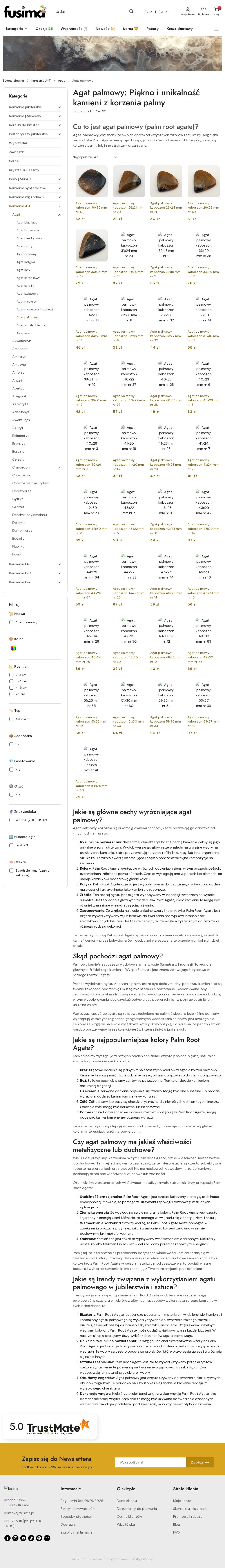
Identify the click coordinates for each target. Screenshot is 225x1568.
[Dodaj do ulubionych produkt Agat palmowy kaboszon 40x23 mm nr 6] (214, 363)
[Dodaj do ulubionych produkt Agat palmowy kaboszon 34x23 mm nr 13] (102, 299)
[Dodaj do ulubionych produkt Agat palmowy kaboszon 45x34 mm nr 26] (102, 620)
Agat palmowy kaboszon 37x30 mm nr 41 (203, 336)
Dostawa (68, 1524)
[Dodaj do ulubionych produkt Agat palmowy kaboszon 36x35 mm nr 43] (102, 170)
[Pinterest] (39, 1538)
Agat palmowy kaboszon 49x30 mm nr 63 (200, 657)
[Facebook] (7, 1538)
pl (146, 11)
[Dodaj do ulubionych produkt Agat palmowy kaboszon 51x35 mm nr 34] (177, 684)
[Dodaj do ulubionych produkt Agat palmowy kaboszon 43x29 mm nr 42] (214, 491)
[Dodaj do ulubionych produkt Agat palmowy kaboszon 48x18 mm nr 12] (177, 620)
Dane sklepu (127, 1500)
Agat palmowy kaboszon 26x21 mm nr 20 (128, 207)
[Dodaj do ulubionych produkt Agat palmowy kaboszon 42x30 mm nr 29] (102, 491)
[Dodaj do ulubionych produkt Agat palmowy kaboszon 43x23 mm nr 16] (177, 491)
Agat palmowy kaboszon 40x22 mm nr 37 (129, 400)
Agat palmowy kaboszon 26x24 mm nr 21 (166, 207)
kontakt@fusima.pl (19, 1513)
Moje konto (182, 1500)
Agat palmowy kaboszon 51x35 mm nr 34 (165, 721)
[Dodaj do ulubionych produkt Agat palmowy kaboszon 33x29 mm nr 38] (214, 234)
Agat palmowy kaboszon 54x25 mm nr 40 (92, 785)
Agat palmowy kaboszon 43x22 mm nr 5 (129, 528)
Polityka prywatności (78, 1508)
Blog (176, 1524)
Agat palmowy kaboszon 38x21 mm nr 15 (91, 400)
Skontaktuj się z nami (190, 1508)
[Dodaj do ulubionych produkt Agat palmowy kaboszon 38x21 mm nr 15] (102, 363)
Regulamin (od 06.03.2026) (83, 1500)
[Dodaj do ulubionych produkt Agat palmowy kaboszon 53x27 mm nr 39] (214, 684)
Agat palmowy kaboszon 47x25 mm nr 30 (129, 657)
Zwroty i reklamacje (77, 1532)
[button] (16, 28)
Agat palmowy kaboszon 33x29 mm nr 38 (203, 271)
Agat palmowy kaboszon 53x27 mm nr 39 (203, 721)
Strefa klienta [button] (185, 1489)
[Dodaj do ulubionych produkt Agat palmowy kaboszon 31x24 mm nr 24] (140, 234)
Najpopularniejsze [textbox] (85, 157)
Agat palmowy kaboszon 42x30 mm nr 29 (92, 528)
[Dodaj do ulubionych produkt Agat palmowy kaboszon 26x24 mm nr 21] (177, 170)
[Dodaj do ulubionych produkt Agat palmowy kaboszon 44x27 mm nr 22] (140, 556)
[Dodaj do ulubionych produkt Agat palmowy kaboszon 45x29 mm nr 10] (214, 556)
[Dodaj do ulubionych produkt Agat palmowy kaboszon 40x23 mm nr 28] (177, 363)
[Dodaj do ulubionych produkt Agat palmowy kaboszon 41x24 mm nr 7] (214, 427)
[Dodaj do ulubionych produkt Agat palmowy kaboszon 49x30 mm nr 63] (214, 620)
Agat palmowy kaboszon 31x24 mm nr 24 (128, 271)
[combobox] (95, 157)
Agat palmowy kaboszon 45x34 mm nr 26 (88, 657)
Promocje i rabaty (187, 1516)
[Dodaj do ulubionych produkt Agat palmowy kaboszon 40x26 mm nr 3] (102, 427)
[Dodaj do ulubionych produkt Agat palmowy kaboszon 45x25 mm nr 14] (177, 556)
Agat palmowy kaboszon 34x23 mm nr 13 (91, 336)
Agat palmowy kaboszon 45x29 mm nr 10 (204, 593)
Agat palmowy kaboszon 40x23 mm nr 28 (166, 400)
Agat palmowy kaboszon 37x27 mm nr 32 (165, 336)
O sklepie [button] (126, 1489)
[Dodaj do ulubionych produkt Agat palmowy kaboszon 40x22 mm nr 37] (140, 363)
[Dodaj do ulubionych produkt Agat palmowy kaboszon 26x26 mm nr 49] (214, 170)
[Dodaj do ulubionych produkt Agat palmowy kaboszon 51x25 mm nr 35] (102, 684)
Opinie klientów (129, 1516)
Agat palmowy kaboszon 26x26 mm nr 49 (203, 207)
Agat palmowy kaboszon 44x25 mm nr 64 (88, 593)
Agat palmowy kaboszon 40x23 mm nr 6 (204, 400)
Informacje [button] (71, 1489)
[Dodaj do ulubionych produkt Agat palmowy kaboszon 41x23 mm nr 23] (177, 427)
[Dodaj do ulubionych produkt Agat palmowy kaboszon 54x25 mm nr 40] (102, 748)
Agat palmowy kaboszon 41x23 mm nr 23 (165, 464)
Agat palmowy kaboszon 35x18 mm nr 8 (128, 336)
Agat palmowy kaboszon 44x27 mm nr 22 (129, 593)
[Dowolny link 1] (47, 1538)
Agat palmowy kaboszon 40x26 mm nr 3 (88, 464)
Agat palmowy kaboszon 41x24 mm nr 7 (203, 464)
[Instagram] (15, 1538)
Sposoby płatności (76, 1516)
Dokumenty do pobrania (137, 1508)
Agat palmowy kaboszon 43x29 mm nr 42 (204, 528)
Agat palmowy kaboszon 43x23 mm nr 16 (166, 528)
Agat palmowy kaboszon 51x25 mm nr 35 (91, 721)
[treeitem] (35, 107)
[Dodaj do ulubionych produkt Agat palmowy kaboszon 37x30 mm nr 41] (214, 299)
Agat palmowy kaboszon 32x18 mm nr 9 (165, 271)
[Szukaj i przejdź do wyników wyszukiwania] (131, 12)
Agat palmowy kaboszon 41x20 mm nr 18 (128, 464)
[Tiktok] (31, 1538)
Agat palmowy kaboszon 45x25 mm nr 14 (166, 593)
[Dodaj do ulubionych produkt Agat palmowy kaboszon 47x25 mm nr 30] (140, 620)
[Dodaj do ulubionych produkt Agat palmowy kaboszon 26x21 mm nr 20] (140, 170)
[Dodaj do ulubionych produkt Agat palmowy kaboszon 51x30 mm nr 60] (140, 684)
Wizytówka (126, 1524)
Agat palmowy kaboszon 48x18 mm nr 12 (165, 657)
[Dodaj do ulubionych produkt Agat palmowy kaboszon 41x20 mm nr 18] (140, 427)
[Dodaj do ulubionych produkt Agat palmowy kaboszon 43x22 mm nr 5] (140, 491)
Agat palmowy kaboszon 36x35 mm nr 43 (91, 207)
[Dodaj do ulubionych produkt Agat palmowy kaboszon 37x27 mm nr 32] (177, 299)
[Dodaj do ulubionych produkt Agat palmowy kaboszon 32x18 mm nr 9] (177, 234)
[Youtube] (23, 1538)
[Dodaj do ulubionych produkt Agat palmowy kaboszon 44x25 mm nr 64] (102, 556)
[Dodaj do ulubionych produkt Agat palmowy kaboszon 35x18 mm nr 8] (140, 299)
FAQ (176, 1532)
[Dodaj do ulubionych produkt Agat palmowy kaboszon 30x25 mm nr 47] (102, 234)
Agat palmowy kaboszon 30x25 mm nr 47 (91, 271)
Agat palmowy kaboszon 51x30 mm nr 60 (128, 721)
